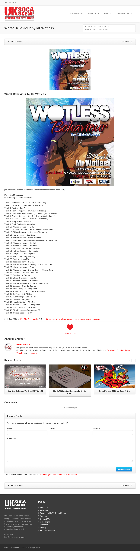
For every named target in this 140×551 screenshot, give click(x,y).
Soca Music (33, 319)
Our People (45, 522)
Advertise (44, 510)
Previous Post (17, 41)
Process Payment (47, 530)
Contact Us (12, 3)
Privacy (43, 527)
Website (96, 428)
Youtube (20, 353)
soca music (80, 319)
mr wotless (61, 319)
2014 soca (50, 319)
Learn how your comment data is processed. (58, 474)
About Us (92, 13)
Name (10, 428)
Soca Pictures (76, 13)
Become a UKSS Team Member (54, 513)
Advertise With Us (125, 13)
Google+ (120, 350)
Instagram (32, 353)
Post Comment (124, 469)
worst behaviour (93, 319)
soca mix (70, 319)
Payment (44, 525)
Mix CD (23, 319)
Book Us (108, 13)
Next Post (125, 41)
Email (53, 428)
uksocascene (23, 344)
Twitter (128, 350)
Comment (11, 438)
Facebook (111, 350)
